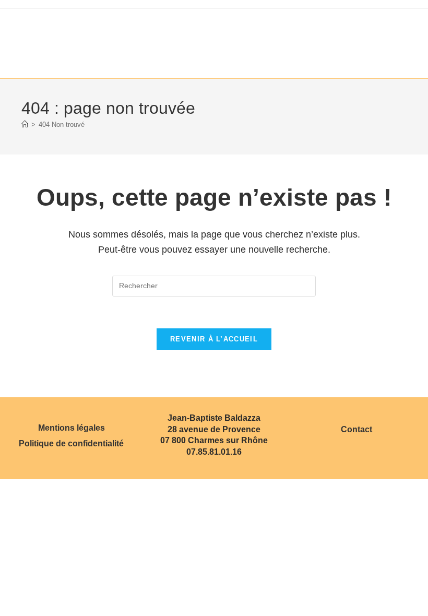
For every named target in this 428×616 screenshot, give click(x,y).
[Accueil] (24, 124)
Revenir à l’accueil (214, 339)
